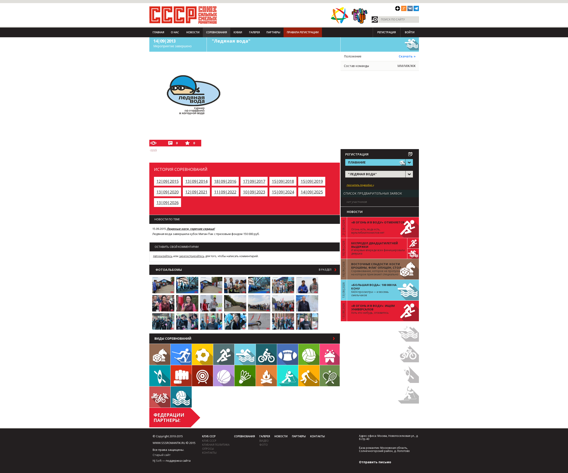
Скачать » (407, 56)
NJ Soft (157, 461)
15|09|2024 (283, 192)
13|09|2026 (167, 202)
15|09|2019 (312, 181)
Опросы (208, 449)
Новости (192, 32)
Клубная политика (216, 445)
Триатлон (159, 397)
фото (263, 445)
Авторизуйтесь (163, 256)
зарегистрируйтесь (192, 256)
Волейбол (309, 354)
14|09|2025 (312, 192)
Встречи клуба (330, 354)
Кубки (238, 32)
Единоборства (181, 375)
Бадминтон (245, 375)
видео (264, 441)
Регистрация (386, 32)
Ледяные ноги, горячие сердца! (191, 229)
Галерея (254, 32)
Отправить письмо (375, 462)
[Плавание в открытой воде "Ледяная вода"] (163, 285)
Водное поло (181, 397)
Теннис (330, 375)
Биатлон (287, 375)
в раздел (325, 269)
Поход (266, 375)
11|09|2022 (225, 192)
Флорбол (309, 375)
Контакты (209, 453)
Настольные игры (159, 354)
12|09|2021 (196, 192)
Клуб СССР (209, 436)
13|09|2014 (196, 181)
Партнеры (273, 32)
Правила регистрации (303, 32)
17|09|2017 (254, 181)
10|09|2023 (254, 192)
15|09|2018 (283, 181)
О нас (175, 32)
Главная (158, 32)
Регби (287, 354)
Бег (223, 354)
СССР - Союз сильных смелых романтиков (183, 15)
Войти (409, 32)
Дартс (202, 375)
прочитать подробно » (360, 185)
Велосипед (266, 354)
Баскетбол (223, 375)
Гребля (159, 375)
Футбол (202, 354)
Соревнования (216, 32)
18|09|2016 (225, 181)
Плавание (245, 354)
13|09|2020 (167, 192)
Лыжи (181, 354)
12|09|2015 (167, 181)
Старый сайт (162, 455)
